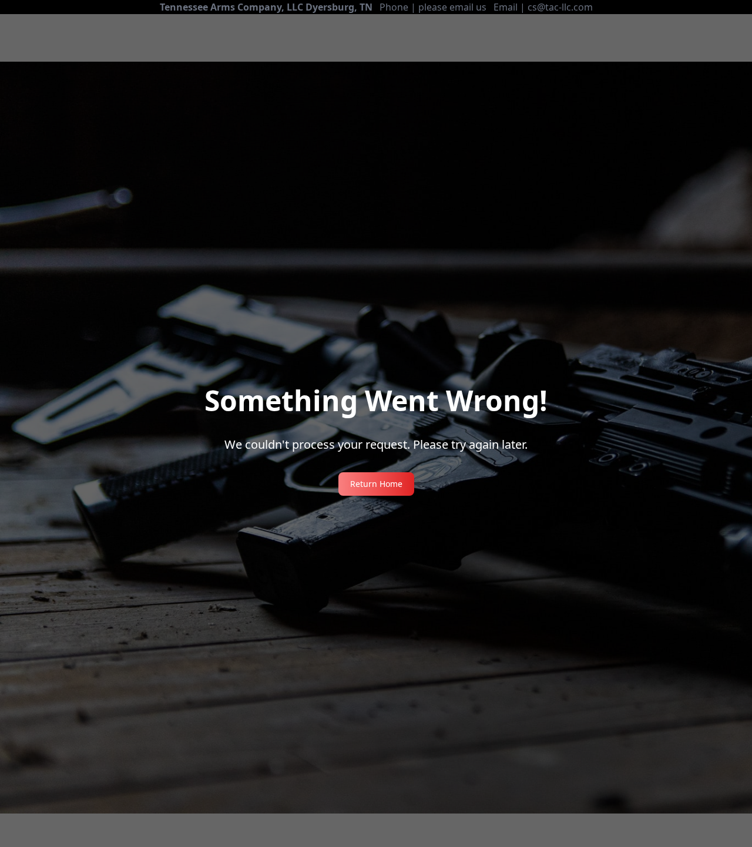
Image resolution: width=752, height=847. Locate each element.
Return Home (376, 483)
